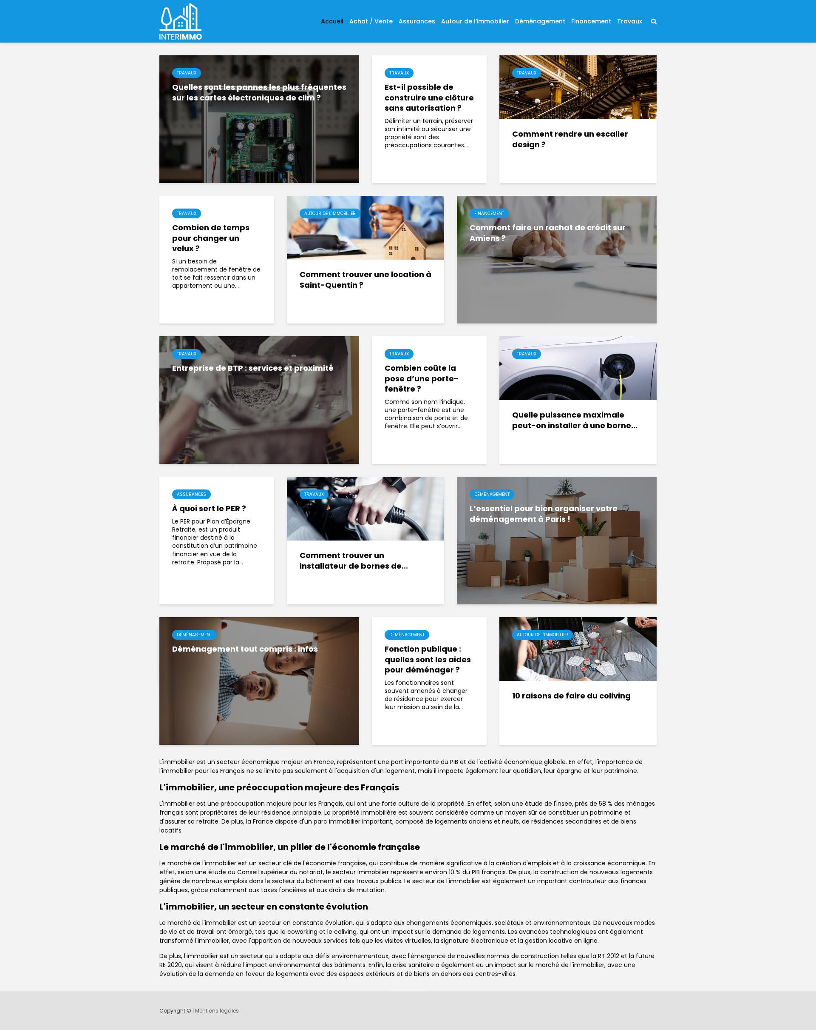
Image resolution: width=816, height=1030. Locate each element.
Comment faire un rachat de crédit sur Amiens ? (548, 233)
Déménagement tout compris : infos (245, 649)
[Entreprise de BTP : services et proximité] (259, 399)
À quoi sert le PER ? (209, 509)
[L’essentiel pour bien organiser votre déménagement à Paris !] (557, 540)
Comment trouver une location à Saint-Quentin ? (365, 279)
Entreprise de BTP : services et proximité (253, 368)
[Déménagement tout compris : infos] (259, 680)
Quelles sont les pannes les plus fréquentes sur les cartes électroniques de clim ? (259, 92)
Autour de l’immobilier (475, 21)
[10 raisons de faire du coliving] (578, 648)
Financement (591, 21)
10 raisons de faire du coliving (571, 696)
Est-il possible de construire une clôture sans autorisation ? (429, 97)
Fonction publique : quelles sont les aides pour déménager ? (428, 659)
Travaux (629, 21)
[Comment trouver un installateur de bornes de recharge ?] (365, 508)
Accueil (332, 21)
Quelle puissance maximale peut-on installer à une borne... (575, 420)
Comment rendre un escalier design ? (570, 139)
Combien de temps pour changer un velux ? (210, 238)
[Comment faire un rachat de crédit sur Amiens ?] (557, 259)
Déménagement (540, 21)
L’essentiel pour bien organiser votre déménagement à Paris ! (544, 514)
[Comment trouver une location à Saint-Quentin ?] (365, 227)
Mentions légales (217, 1010)
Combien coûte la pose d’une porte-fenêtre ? (422, 378)
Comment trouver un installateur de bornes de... (354, 560)
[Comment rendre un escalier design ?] (578, 87)
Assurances (417, 21)
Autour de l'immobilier (330, 213)
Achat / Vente (371, 21)
